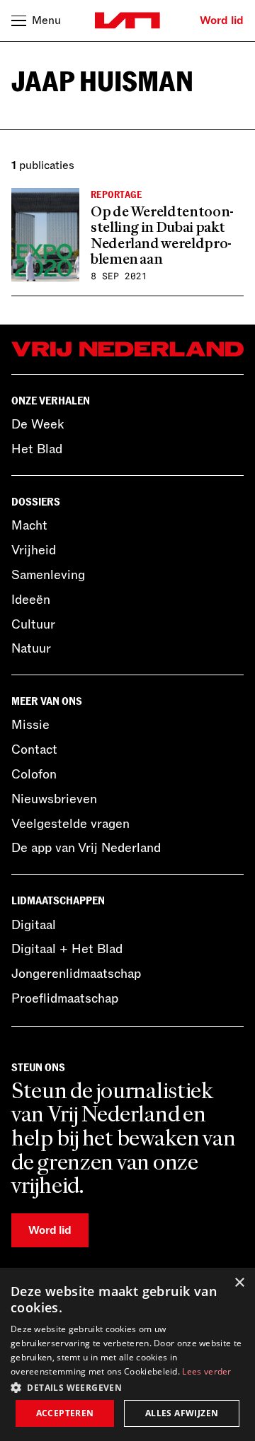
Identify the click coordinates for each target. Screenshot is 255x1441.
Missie (30, 725)
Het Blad (36, 449)
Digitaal (33, 925)
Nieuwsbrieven (54, 799)
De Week (37, 424)
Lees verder (206, 1371)
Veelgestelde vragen (70, 824)
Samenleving (48, 575)
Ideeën (30, 599)
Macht (29, 525)
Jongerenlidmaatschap (76, 973)
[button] (127, 1386)
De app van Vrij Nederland (86, 848)
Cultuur (33, 624)
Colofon (34, 774)
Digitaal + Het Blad (67, 949)
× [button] (239, 1283)
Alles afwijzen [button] (182, 1413)
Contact (34, 749)
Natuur (31, 648)
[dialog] (127, 1354)
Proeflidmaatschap (64, 998)
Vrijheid (33, 550)
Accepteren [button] (65, 1413)
